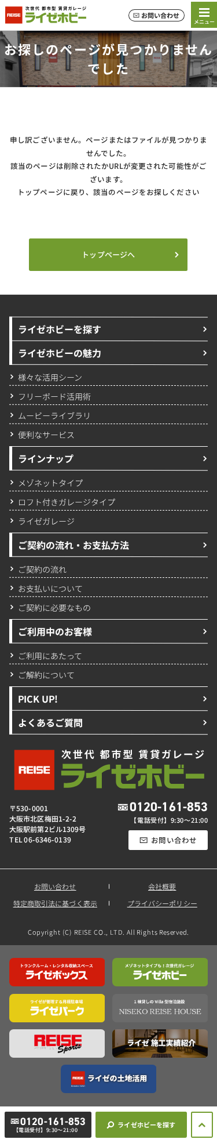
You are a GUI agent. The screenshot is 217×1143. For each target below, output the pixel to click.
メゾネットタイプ (50, 482)
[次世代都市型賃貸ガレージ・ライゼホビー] (45, 15)
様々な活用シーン (50, 376)
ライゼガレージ (46, 520)
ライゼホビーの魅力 (59, 353)
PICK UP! (37, 699)
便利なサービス (46, 434)
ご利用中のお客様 (55, 631)
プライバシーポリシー (162, 903)
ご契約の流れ (42, 568)
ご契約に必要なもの (54, 607)
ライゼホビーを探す (59, 329)
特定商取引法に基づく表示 (55, 903)
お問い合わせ (55, 886)
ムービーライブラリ (54, 415)
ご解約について (46, 674)
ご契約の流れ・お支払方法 (73, 545)
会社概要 (162, 886)
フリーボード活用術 (54, 396)
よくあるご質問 (50, 722)
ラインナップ (45, 458)
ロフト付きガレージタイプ (66, 501)
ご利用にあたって (50, 655)
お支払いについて (50, 588)
